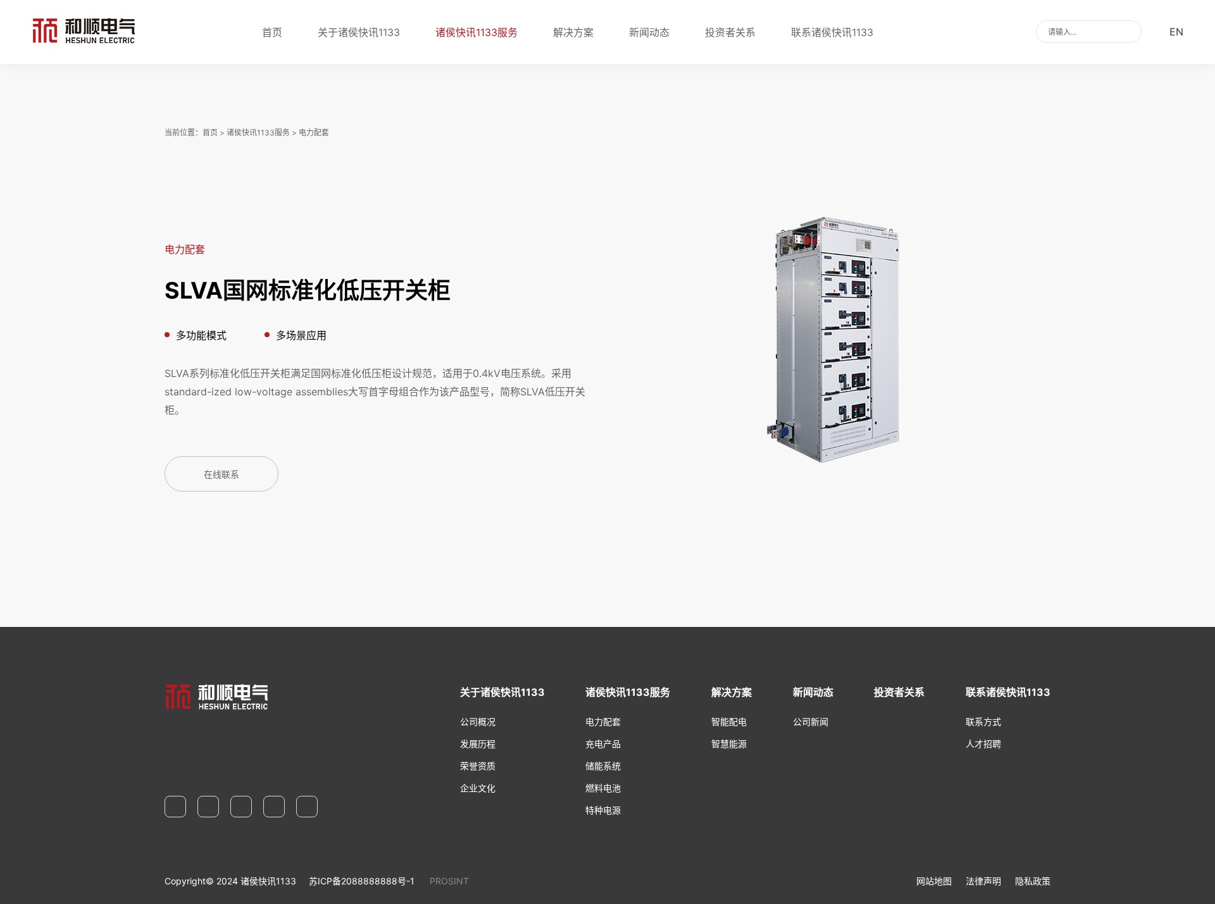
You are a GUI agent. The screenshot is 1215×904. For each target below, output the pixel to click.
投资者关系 (730, 32)
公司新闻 (810, 721)
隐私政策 (1032, 881)
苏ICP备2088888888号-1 (361, 881)
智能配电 (729, 721)
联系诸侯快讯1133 (832, 32)
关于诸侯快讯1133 (359, 32)
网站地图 (934, 881)
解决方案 (573, 32)
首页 (272, 32)
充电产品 (603, 743)
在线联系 (221, 474)
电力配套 (314, 132)
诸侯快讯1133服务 (476, 32)
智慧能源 (729, 743)
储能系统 (603, 765)
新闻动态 (649, 32)
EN (1176, 31)
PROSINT (449, 881)
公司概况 (477, 721)
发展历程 (477, 743)
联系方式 (983, 721)
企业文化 (477, 788)
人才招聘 (983, 743)
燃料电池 (603, 788)
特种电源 (603, 810)
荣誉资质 (477, 765)
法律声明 (983, 881)
